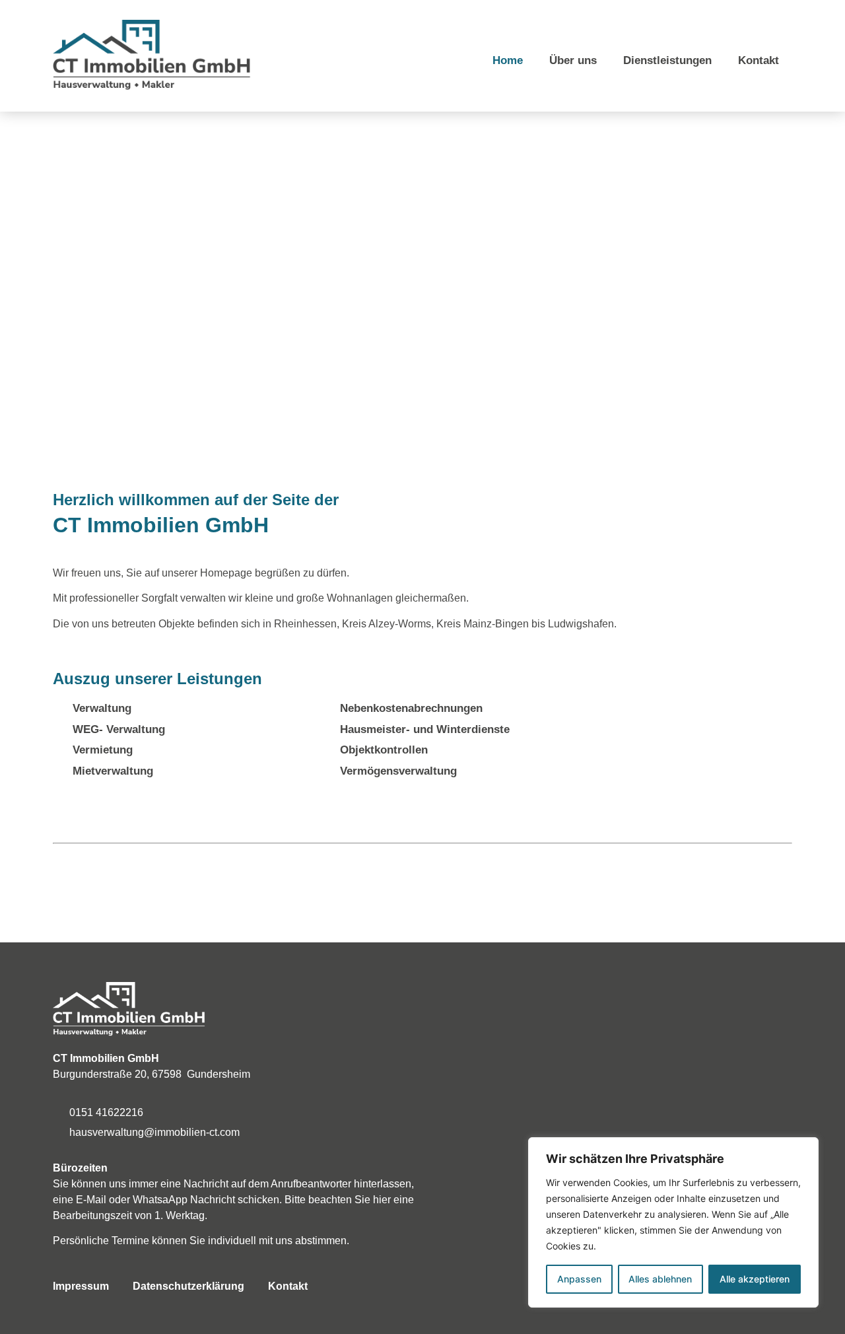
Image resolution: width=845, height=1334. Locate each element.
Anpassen (579, 1278)
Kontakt (758, 60)
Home (507, 60)
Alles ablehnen (660, 1278)
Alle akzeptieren (755, 1278)
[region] (673, 1222)
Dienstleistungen (667, 60)
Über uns (573, 60)
